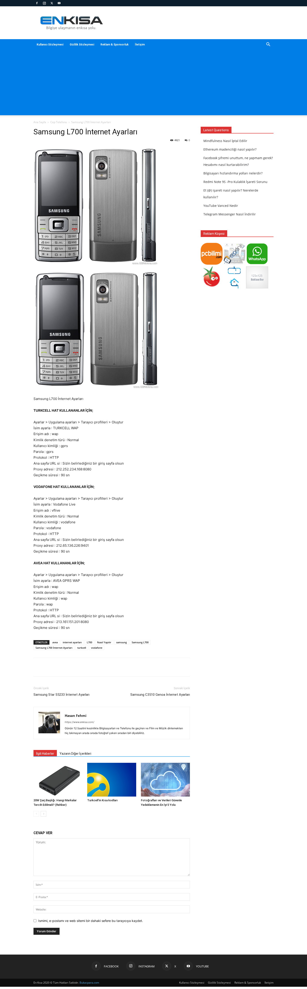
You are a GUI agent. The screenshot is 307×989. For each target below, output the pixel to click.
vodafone (96, 647)
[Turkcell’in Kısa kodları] (111, 780)
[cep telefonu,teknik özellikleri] (234, 263)
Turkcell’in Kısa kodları (102, 800)
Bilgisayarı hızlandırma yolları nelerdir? (233, 173)
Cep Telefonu (58, 122)
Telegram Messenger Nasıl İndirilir (229, 214)
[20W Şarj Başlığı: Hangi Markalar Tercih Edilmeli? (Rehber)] (57, 780)
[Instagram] (44, 3)
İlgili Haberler (45, 753)
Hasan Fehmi (76, 715)
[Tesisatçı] (234, 287)
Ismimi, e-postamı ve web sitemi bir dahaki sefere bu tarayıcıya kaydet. (90, 921)
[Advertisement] (153, 83)
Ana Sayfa (39, 122)
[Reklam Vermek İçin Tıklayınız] (257, 287)
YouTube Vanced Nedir (220, 205)
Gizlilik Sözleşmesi (82, 44)
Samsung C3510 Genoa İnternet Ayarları (160, 695)
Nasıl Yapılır (104, 642)
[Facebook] (36, 3)
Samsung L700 (140, 642)
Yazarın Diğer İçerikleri (75, 753)
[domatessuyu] (211, 287)
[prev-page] (36, 814)
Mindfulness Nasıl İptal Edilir (225, 141)
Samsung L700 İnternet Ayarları (54, 647)
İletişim (140, 44)
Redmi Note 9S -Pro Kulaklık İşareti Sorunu (235, 182)
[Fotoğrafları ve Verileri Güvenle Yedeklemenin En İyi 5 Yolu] (165, 780)
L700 (89, 642)
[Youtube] (59, 3)
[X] (51, 3)
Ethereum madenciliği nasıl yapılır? (229, 149)
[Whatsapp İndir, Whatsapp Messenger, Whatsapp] (257, 263)
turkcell (81, 647)
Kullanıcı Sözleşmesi (50, 44)
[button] (268, 45)
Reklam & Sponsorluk (114, 44)
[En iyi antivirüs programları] (211, 263)
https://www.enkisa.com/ (79, 722)
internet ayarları (72, 642)
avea (55, 642)
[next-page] (43, 814)
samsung (121, 642)
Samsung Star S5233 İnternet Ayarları (61, 695)
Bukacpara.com (89, 982)
